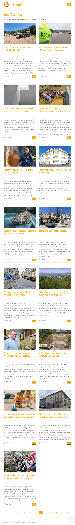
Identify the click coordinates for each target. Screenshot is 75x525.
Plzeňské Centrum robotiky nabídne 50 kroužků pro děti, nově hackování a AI (19, 417)
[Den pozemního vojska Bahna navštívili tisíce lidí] (20, 34)
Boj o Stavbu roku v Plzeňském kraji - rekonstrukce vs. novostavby (19, 110)
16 (60, 512)
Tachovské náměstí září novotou (53, 231)
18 (68, 512)
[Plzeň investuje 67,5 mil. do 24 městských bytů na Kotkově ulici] (55, 400)
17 (64, 512)
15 (56, 512)
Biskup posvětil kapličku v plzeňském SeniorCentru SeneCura (54, 110)
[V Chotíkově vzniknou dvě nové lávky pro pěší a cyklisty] (55, 339)
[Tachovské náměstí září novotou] (55, 217)
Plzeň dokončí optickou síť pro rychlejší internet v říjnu (17, 293)
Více (34, 76)
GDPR (20, 522)
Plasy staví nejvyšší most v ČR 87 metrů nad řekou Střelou (53, 293)
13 (49, 512)
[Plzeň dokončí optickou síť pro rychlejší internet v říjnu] (20, 278)
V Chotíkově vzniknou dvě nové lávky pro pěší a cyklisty (52, 354)
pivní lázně (26, 20)
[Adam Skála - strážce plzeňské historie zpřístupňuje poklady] (20, 339)
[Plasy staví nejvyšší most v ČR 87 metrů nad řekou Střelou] (55, 278)
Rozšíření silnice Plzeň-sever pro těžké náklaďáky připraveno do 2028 (55, 49)
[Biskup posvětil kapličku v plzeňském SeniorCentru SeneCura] (55, 95)
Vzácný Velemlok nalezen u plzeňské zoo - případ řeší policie (20, 232)
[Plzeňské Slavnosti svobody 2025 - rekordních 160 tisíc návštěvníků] (20, 461)
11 (41, 512)
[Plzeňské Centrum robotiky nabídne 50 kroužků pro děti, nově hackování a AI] (20, 400)
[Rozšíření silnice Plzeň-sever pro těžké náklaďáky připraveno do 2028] (55, 34)
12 (45, 512)
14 (53, 512)
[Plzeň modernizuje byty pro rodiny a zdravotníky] (55, 156)
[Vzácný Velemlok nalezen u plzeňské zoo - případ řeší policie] (20, 217)
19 (72, 512)
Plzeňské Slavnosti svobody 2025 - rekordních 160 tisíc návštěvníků (19, 476)
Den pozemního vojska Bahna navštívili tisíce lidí (17, 49)
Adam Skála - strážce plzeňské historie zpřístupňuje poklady (17, 354)
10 (37, 512)
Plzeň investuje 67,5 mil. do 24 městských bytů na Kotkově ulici (53, 415)
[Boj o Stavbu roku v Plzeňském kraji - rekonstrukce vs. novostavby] (20, 95)
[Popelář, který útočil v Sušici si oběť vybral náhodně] (20, 156)
